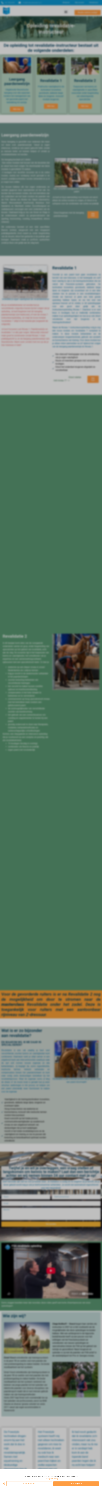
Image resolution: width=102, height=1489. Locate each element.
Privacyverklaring (51, 1479)
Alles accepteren (76, 1483)
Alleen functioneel (29, 1483)
